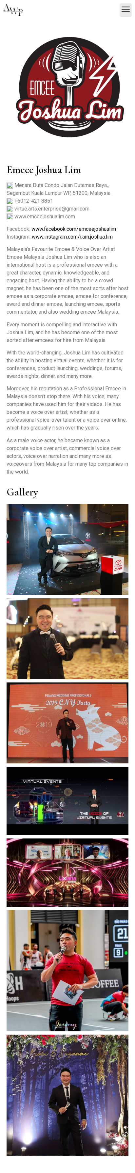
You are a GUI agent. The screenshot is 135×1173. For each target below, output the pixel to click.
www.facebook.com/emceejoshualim (73, 229)
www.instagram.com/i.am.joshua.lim (72, 237)
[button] (126, 10)
